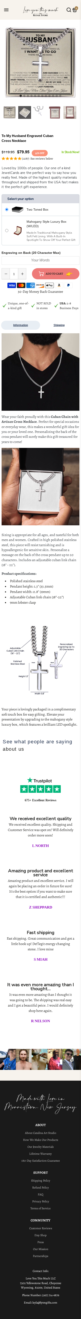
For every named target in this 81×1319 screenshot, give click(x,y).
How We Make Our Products (40, 1140)
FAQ (40, 1194)
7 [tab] (42, 96)
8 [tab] (46, 96)
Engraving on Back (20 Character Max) (31, 252)
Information (20, 325)
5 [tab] (35, 96)
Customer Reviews (40, 1228)
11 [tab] (56, 96)
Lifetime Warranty (40, 1154)
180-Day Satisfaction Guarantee (40, 1161)
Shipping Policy (40, 1180)
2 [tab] (24, 96)
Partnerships (40, 1256)
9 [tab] (49, 96)
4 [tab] (31, 96)
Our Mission (40, 1249)
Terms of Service (40, 1208)
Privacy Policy (40, 1201)
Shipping (59, 325)
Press (40, 1242)
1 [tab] (20, 96)
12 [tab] (60, 96)
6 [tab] (38, 96)
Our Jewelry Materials (40, 1147)
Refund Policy (40, 1187)
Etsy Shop (40, 1235)
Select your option (20, 199)
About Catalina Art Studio (40, 1133)
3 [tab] (28, 96)
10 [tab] (53, 96)
